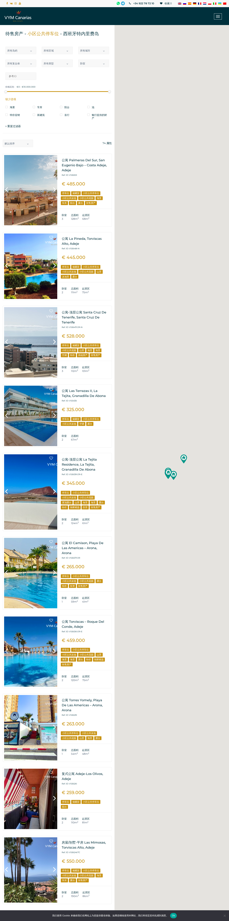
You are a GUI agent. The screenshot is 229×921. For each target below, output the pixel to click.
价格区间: (9, 87)
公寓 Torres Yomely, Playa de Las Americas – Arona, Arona (82, 705)
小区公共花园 (86, 198)
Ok (173, 915)
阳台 (72, 203)
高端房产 (82, 355)
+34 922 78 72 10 (143, 3)
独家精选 (74, 507)
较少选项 (10, 99)
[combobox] (20, 50)
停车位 (65, 193)
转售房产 (91, 203)
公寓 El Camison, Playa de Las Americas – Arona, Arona (82, 548)
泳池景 (65, 276)
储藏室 (75, 193)
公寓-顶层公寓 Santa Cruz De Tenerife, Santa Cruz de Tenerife (84, 317)
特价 (72, 355)
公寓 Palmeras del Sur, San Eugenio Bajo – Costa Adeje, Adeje (84, 165)
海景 (99, 198)
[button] (183, 459)
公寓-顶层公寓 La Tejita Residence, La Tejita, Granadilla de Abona (79, 464)
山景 (99, 271)
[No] (224, 915)
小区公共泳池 (69, 198)
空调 (64, 355)
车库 (64, 203)
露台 (80, 203)
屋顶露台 (66, 502)
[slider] (5, 91)
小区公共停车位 (91, 193)
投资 (85, 507)
